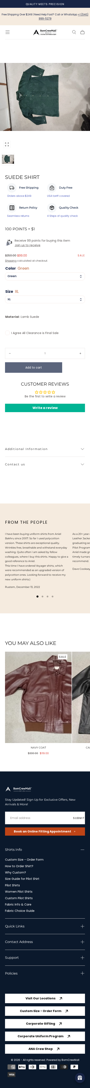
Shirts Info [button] (13, 850)
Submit (79, 818)
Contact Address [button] (19, 942)
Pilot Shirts (12, 885)
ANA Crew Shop (40, 1049)
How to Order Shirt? (19, 866)
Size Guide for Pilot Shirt (22, 879)
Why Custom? (15, 872)
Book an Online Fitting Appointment (42, 831)
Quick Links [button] (14, 926)
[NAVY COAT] (38, 697)
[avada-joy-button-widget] (80, 1078)
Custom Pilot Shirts (19, 898)
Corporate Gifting (40, 1023)
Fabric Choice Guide (20, 911)
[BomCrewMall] (18, 789)
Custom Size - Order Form (24, 860)
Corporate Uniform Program (40, 1036)
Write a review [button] (45, 407)
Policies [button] (11, 973)
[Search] (74, 32)
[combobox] (45, 276)
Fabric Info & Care (18, 904)
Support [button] (12, 958)
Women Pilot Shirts (18, 892)
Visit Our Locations (40, 998)
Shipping (11, 260)
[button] (7, 32)
